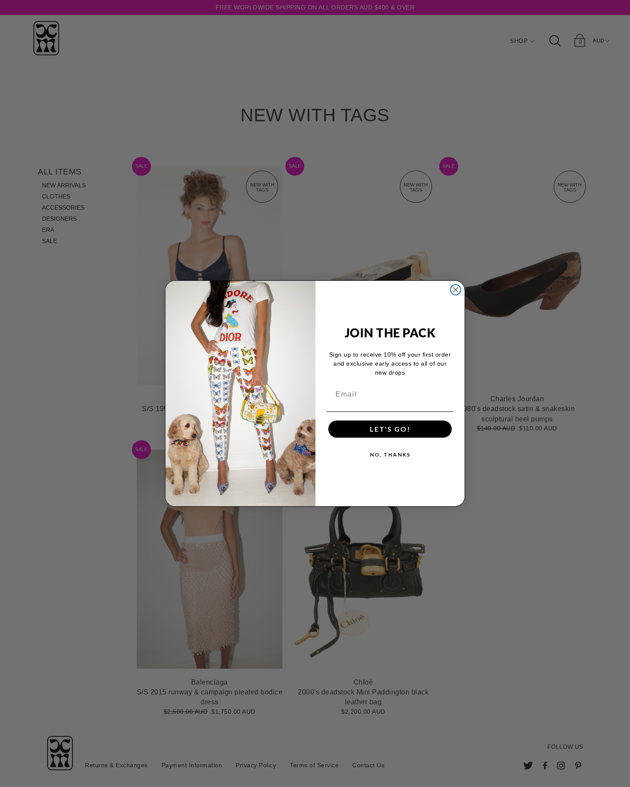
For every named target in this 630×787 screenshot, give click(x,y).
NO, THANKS (390, 454)
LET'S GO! (390, 429)
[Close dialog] (455, 290)
